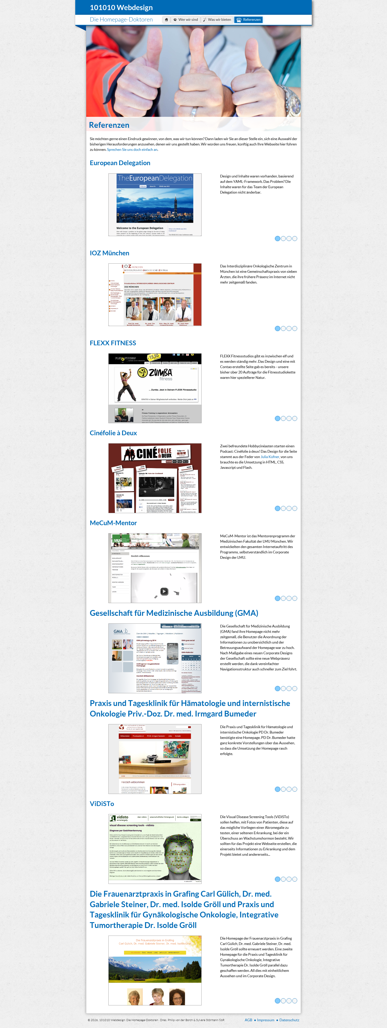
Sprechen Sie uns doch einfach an (132, 149)
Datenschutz (289, 1020)
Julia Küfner (270, 456)
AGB (248, 1020)
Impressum (265, 1020)
